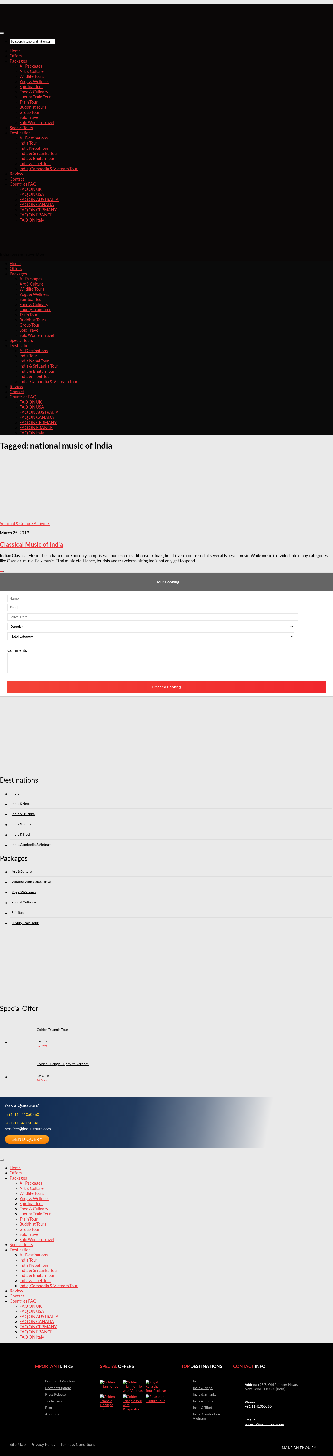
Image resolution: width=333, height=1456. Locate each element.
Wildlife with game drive (31, 882)
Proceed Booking (166, 687)
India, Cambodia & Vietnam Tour (49, 168)
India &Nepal (21, 803)
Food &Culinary (24, 902)
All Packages (31, 66)
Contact (17, 178)
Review (16, 173)
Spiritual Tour (31, 86)
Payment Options (58, 1388)
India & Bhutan (204, 1401)
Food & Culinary (34, 91)
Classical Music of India (31, 544)
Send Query (27, 1139)
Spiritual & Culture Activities (25, 523)
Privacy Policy (43, 1444)
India (15, 793)
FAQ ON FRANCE (36, 214)
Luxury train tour (25, 923)
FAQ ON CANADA (37, 204)
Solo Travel (29, 117)
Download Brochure (60, 1381)
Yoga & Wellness (34, 81)
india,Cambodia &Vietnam (32, 844)
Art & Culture (32, 71)
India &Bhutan (22, 824)
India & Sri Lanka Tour (39, 153)
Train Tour (29, 102)
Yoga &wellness (24, 892)
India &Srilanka (23, 814)
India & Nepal (203, 1388)
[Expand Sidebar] (2, 571)
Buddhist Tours (33, 107)
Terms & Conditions (77, 1444)
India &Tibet (21, 834)
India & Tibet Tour (35, 163)
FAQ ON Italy (32, 220)
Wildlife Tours (32, 76)
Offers (16, 55)
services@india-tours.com (264, 1424)
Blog (48, 1407)
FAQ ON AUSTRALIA (39, 199)
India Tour (28, 143)
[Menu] (2, 33)
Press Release (55, 1394)
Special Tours (21, 127)
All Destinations (34, 137)
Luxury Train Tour (35, 96)
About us (52, 1414)
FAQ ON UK (31, 189)
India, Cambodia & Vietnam (207, 1416)
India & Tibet (202, 1407)
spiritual (18, 912)
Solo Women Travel (37, 122)
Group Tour (29, 112)
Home (15, 50)
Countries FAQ (23, 184)
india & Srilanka (204, 1394)
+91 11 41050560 (258, 1406)
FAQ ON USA (32, 194)
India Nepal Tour (34, 148)
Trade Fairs (53, 1401)
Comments (17, 650)
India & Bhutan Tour (37, 158)
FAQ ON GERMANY (38, 209)
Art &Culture (22, 871)
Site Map (18, 1444)
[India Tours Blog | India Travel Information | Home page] (24, 22)
